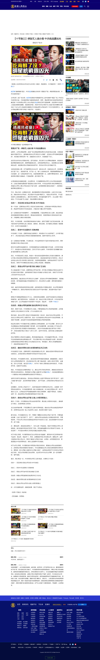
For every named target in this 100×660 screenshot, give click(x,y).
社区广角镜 (33, 628)
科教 (23, 619)
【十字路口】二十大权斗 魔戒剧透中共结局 (22, 538)
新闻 (43, 6)
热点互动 (42, 614)
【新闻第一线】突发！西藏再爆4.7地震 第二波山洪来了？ (82, 69)
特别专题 (68, 188)
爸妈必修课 (51, 622)
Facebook (83, 1)
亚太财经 (33, 632)
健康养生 (59, 610)
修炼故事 (79, 636)
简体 (48, 1)
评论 (18, 617)
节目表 (40, 604)
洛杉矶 (27, 598)
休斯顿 (36, 598)
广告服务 (51, 644)
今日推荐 (68, 77)
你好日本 (69, 614)
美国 (18, 615)
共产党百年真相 (80, 616)
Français (65, 598)
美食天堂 (69, 618)
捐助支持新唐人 (57, 604)
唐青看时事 (42, 626)
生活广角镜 (69, 612)
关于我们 (20, 644)
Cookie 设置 (50, 657)
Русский (71, 598)
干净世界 (35, 647)
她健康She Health (61, 614)
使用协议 (39, 644)
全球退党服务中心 (49, 647)
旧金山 (44, 598)
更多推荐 (87, 103)
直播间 (47, 604)
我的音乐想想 (70, 632)
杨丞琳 (13, 91)
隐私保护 (32, 644)
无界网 (67, 647)
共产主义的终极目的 (81, 618)
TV (81, 6)
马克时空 (42, 630)
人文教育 (51, 610)
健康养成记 (59, 618)
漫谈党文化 (68, 194)
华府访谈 (33, 624)
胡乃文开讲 (59, 616)
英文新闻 (62, 1)
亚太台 (49, 598)
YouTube (88, 1)
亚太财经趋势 (34, 630)
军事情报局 (42, 624)
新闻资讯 (25, 604)
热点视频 (25, 621)
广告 (67, 1)
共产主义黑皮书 (80, 630)
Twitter (85, 1)
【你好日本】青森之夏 (81, 110)
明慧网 (57, 647)
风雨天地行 (79, 628)
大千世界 (69, 624)
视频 (47, 6)
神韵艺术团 (20, 647)
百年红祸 (79, 626)
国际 (18, 613)
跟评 (61, 557)
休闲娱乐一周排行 (71, 107)
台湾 (23, 615)
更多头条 (87, 73)
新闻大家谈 (42, 612)
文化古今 (50, 624)
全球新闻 (33, 612)
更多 (80, 647)
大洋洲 (32, 598)
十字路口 (55, 301)
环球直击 (33, 614)
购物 (79, 1)
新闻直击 (33, 620)
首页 (12, 34)
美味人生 (69, 620)
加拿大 (23, 598)
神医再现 (59, 620)
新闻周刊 (33, 622)
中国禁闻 (33, 616)
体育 (27, 615)
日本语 (77, 598)
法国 (40, 598)
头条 (50, 6)
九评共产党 (79, 622)
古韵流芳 (50, 616)
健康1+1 (59, 612)
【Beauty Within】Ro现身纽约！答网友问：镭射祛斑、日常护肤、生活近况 (81, 118)
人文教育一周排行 (71, 139)
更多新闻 (87, 135)
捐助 (71, 1)
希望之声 (41, 647)
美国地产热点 (51, 626)
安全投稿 (45, 644)
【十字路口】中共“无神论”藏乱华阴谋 (47, 517)
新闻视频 (33, 610)
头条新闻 (68, 39)
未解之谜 (50, 612)
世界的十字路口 (29, 34)
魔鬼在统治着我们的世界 (83, 620)
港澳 (23, 613)
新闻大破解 (42, 622)
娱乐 (27, 613)
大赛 (35, 1)
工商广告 (79, 638)
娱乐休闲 (69, 610)
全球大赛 (25, 627)
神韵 (31, 1)
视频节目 (16, 34)
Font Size (57, 80)
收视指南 (26, 644)
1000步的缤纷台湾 (71, 629)
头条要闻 (19, 621)
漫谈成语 (50, 620)
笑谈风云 (50, 614)
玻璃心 (30, 363)
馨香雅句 (50, 618)
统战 (30, 91)
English (60, 598)
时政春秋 (42, 618)
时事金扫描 (42, 616)
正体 (45, 1)
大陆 (18, 619)
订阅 (82, 604)
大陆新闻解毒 (43, 632)
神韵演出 (19, 627)
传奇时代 (79, 614)
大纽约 (18, 598)
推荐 (54, 6)
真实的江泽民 (80, 624)
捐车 (75, 1)
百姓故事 (79, 632)
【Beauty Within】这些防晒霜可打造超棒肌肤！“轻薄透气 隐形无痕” (82, 130)
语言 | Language (54, 1)
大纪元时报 (28, 647)
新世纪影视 (74, 647)
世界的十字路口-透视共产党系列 (42, 34)
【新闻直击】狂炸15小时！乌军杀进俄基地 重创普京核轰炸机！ (81, 50)
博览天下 (19, 625)
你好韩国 (69, 616)
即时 (58, 6)
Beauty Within (70, 622)
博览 (61, 6)
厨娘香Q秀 (69, 626)
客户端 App (64, 644)
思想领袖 (42, 620)
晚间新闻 (33, 618)
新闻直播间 (75, 6)
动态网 (62, 647)
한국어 (82, 598)
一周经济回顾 (34, 626)
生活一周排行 (70, 151)
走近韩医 (59, 622)
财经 (23, 617)
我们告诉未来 (69, 191)
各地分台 (40, 1)
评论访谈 (66, 6)
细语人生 (42, 634)
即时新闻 (19, 623)
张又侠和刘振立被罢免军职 (82, 61)
